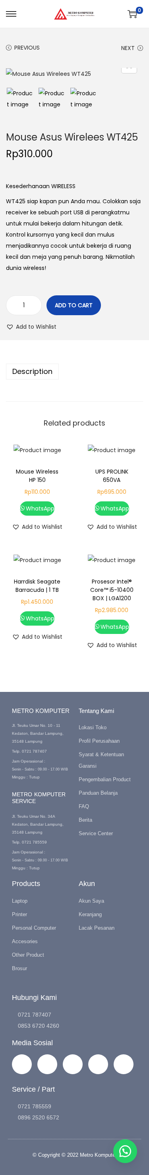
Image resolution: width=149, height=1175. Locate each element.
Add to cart (74, 305)
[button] (31, 326)
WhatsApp (40, 508)
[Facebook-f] (47, 1064)
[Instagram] (22, 1064)
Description (32, 371)
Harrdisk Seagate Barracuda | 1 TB (37, 586)
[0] (132, 14)
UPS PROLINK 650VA (111, 476)
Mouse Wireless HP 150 (37, 476)
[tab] (74, 371)
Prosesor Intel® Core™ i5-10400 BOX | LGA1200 (112, 590)
